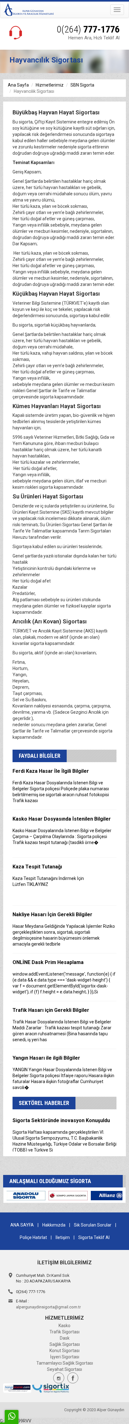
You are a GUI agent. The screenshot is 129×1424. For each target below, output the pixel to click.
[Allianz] (38, 1195)
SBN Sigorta (82, 84)
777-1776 (88, 29)
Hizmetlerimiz (50, 84)
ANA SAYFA (22, 1224)
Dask (65, 1338)
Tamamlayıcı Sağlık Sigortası (64, 1363)
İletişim (62, 1237)
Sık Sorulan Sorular (92, 1224)
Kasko (64, 1325)
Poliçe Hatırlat (33, 1237)
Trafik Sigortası (64, 1331)
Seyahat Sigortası (64, 1369)
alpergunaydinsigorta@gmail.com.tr (48, 1307)
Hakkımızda (53, 1224)
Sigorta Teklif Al (94, 1237)
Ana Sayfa (18, 84)
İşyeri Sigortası (64, 1356)
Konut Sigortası (64, 1350)
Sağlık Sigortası (64, 1344)
